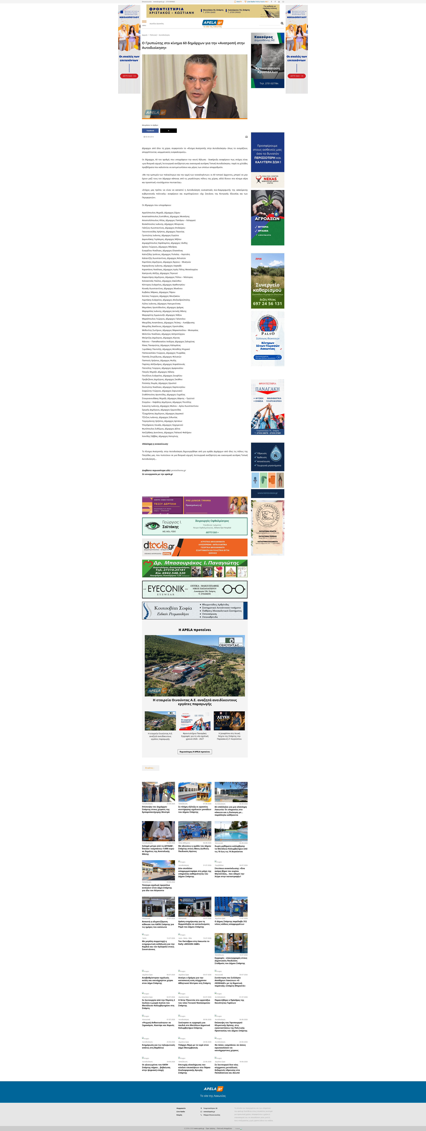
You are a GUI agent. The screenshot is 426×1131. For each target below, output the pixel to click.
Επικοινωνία (147, 2)
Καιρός (179, 1115)
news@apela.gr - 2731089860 (164, 2)
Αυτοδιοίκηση (164, 35)
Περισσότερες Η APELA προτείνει (195, 752)
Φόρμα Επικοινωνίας (211, 1115)
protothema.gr (178, 470)
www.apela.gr (199, 1128)
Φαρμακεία (181, 1108)
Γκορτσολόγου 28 (210, 1108)
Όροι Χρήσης (210, 1128)
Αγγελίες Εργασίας (157, 23)
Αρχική (144, 35)
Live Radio (181, 1112)
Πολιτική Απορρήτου (224, 1128)
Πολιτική (153, 35)
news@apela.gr (209, 1112)
